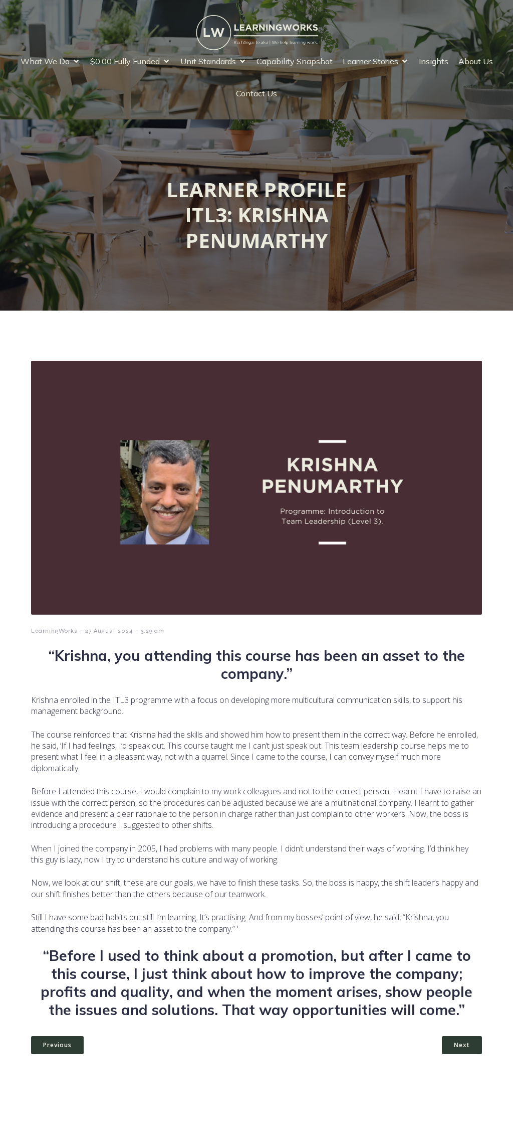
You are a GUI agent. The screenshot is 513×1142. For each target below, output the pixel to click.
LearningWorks (54, 630)
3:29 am (152, 630)
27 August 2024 (109, 630)
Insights (433, 61)
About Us (475, 61)
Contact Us (256, 93)
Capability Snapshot (294, 61)
